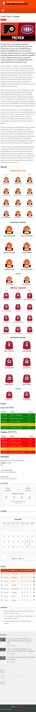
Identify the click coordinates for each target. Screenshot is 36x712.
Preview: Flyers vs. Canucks (14, 681)
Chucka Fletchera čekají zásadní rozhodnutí (18, 670)
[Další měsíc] (32, 519)
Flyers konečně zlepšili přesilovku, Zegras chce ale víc (20, 676)
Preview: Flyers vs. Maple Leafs (9, 478)
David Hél (10, 20)
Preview (3, 20)
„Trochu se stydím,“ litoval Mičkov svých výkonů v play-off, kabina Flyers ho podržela (21, 650)
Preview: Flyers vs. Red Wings (8, 472)
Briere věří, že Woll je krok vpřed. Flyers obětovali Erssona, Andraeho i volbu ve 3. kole (20, 641)
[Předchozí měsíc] (3, 519)
